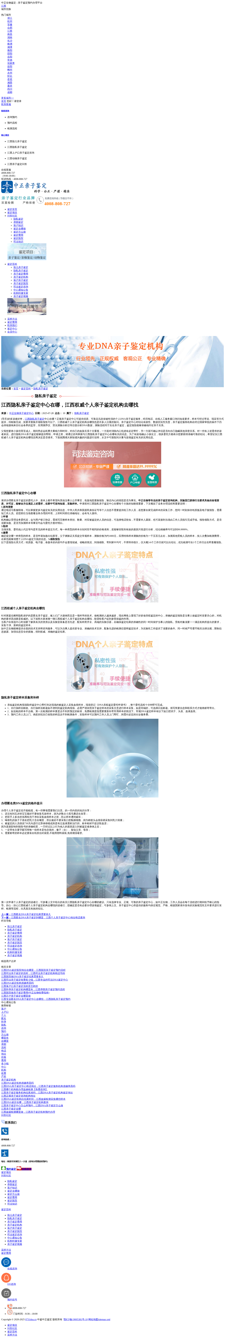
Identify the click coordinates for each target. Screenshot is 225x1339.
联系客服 (6, 104)
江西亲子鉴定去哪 (11, 1108)
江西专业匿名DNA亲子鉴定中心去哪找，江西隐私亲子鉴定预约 (35, 999)
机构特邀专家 (20, 293)
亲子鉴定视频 (20, 296)
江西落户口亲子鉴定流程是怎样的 (19, 986)
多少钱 (5, 1063)
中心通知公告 (20, 290)
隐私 (3, 1025)
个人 (3, 1015)
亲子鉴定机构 (20, 277)
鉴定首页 (12, 209)
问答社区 (12, 215)
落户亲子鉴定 (20, 280)
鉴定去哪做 (19, 228)
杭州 (9, 21)
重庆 (9, 85)
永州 (9, 73)
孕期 (3, 1044)
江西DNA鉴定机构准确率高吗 (17, 983)
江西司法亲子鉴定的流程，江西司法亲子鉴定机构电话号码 (33, 973)
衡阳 (9, 50)
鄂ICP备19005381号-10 (76, 1319)
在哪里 (5, 1041)
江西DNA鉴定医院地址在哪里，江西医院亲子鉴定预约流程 (33, 970)
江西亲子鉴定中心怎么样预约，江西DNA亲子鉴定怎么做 (32, 1105)
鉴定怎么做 (19, 232)
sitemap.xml (104, 1319)
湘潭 (9, 47)
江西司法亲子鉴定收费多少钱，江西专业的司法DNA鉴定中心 (34, 979)
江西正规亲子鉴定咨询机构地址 (18, 1096)
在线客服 (6, 169)
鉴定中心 (12, 328)
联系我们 (12, 325)
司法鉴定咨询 (20, 286)
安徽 (9, 24)
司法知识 (18, 241)
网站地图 (93, 1319)
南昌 (9, 34)
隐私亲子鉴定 (20, 270)
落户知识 (18, 225)
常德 (9, 60)
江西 (3, 6)
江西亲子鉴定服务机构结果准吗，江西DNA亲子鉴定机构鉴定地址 (37, 1092)
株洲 (9, 44)
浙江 (9, 18)
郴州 (9, 69)
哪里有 (5, 1037)
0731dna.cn (31, 1319)
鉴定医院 (18, 238)
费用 (3, 1060)
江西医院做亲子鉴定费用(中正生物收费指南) (25, 992)
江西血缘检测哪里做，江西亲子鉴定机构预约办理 (28, 1112)
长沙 (9, 40)
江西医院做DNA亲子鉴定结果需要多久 (22, 976)
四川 (9, 89)
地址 (3, 1054)
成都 (9, 92)
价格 (3, 1057)
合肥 (9, 27)
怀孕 (3, 1021)
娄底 (9, 79)
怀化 (9, 76)
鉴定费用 (18, 235)
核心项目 (5, 135)
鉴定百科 (12, 264)
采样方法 (12, 319)
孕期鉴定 (18, 222)
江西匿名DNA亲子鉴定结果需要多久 (26, 914)
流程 (3, 1047)
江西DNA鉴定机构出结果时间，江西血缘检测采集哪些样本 (33, 1099)
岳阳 (9, 56)
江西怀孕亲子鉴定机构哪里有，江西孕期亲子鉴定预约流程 (33, 989)
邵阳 (9, 53)
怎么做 (5, 1034)
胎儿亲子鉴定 (20, 267)
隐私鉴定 (18, 219)
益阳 (9, 66)
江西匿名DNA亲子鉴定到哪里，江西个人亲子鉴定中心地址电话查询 (43, 917)
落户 (3, 1008)
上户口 (5, 1012)
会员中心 (12, 331)
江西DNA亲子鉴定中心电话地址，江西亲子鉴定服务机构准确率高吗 (38, 1086)
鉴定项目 (12, 212)
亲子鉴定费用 (20, 273)
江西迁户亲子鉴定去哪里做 (16, 996)
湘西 (9, 82)
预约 (3, 1031)
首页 (3, 101)
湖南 (9, 37)
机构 (3, 1070)
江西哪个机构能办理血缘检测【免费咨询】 (24, 1089)
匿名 (3, 1018)
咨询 (3, 1028)
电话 (3, 1050)
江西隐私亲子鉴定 (34, 419)
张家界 (11, 63)
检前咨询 (5, 111)
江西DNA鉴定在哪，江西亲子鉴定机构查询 (24, 1102)
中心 (3, 1066)
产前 (3, 1076)
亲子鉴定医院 (20, 283)
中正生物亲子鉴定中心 (21, 413)
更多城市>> (7, 98)
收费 (3, 1073)
